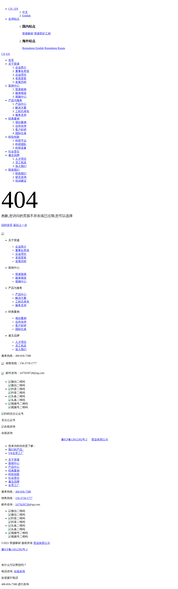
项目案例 (20, 122)
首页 (11, 60)
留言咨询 (20, 177)
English (26, 15)
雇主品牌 (13, 155)
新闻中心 (13, 85)
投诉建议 (20, 180)
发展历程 (20, 82)
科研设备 (20, 147)
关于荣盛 (13, 63)
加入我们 (20, 166)
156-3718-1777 (23, 498)
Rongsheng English (33, 48)
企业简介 (20, 67)
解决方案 (20, 107)
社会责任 (13, 151)
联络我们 (13, 169)
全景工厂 (13, 485)
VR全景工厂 (15, 453)
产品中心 (20, 103)
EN (8, 54)
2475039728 (22, 504)
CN (3, 54)
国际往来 (20, 133)
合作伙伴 (20, 125)
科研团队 (20, 144)
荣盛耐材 (27, 33)
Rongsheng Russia (54, 48)
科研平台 (20, 140)
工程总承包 (22, 111)
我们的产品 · (16, 449)
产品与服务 (15, 100)
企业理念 (20, 74)
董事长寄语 (22, 71)
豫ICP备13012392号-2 (74, 439)
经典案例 (13, 118)
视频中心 (20, 96)
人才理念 (20, 158)
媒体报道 (20, 93)
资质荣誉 (20, 78)
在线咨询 (19, 571)
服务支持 (20, 114)
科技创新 (13, 136)
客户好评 (20, 129)
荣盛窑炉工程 (42, 33)
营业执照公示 (99, 439)
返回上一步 (20, 225)
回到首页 (7, 225)
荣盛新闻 (20, 89)
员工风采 (20, 162)
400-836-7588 (23, 491)
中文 (25, 12)
